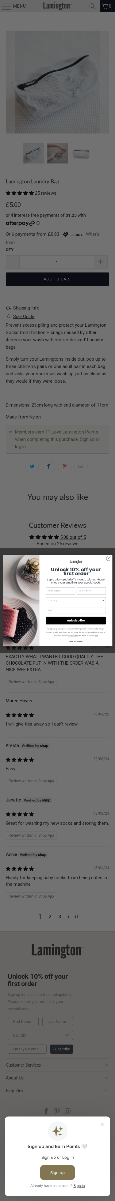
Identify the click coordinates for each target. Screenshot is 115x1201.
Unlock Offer (76, 621)
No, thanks (75, 641)
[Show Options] (103, 600)
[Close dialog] (108, 558)
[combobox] (75, 600)
